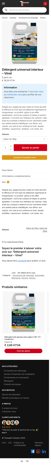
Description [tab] (7, 170)
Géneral (24, 278)
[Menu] (6, 4)
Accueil (4, 18)
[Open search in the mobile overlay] (24, 10)
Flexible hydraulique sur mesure (15, 398)
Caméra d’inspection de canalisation (19, 374)
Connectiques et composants (16, 377)
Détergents (44, 18)
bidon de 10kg (32, 228)
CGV (10, 442)
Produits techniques (12, 384)
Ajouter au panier (30, 147)
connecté (22, 260)
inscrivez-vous (36, 91)
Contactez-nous (9, 411)
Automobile (39, 275)
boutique (13, 18)
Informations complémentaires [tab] (16, 176)
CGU (4, 442)
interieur (32, 278)
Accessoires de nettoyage (28, 18)
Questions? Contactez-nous (24, 157)
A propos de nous (9, 408)
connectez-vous (14, 94)
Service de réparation (11, 394)
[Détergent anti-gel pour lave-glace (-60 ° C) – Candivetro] (23, 312)
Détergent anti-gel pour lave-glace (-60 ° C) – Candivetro (23, 338)
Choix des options (23, 351)
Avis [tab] (5, 182)
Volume (5, 134)
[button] (45, 3)
